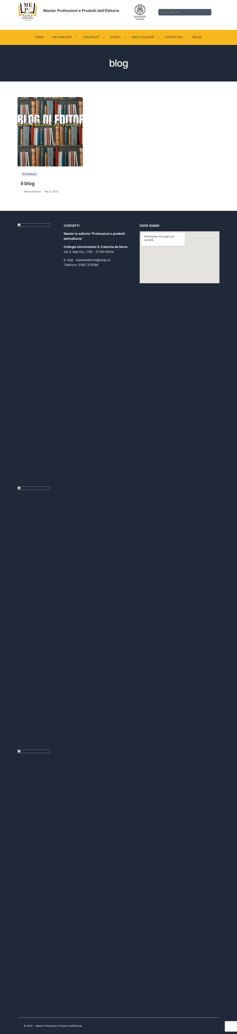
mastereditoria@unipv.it (92, 260)
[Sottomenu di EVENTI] (125, 37)
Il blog (28, 183)
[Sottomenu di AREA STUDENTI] (158, 37)
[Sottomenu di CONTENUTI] (104, 37)
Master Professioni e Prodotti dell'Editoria (81, 10)
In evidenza (29, 174)
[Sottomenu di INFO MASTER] (76, 37)
